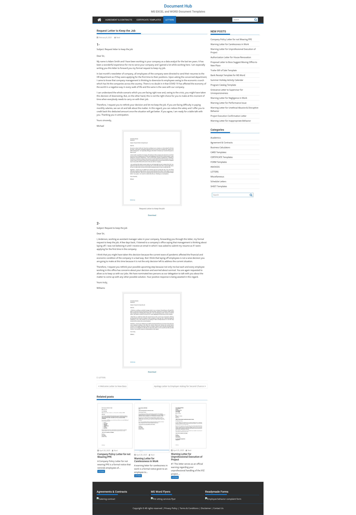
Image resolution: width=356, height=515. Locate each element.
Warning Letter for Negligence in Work (229, 98)
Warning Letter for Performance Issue (228, 102)
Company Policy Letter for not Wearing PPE (231, 39)
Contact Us (218, 508)
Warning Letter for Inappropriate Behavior (231, 120)
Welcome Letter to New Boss (113, 386)
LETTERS (169, 20)
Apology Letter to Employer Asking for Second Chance (179, 386)
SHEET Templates (219, 186)
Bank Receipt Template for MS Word (228, 75)
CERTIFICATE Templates (148, 20)
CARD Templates (218, 152)
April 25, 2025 (178, 450)
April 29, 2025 (104, 450)
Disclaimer (206, 508)
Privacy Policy (170, 508)
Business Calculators (220, 147)
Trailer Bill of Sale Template (224, 70)
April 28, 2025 (141, 455)
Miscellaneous (217, 176)
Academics (216, 137)
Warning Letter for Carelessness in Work (230, 44)
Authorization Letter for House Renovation (231, 57)
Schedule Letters (218, 181)
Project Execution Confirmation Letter (228, 115)
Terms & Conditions (189, 508)
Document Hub (178, 6)
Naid (118, 37)
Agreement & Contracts (118, 20)
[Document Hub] (99, 19)
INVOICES (215, 166)
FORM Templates (219, 162)
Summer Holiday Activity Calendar (227, 80)
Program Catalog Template (223, 84)
